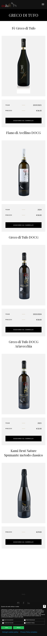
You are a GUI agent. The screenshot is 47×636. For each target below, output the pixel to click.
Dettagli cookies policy (10, 632)
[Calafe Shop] (9, 4)
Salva (6, 627)
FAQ (23, 594)
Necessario (8, 620)
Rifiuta (18, 627)
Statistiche (9, 623)
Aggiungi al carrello (23, 120)
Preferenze (30, 620)
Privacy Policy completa (28, 632)
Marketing (30, 623)
